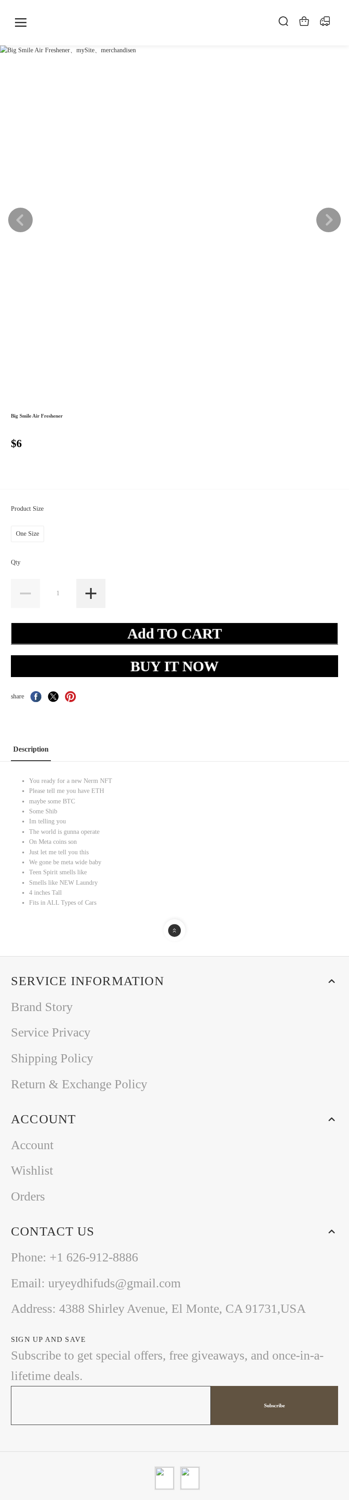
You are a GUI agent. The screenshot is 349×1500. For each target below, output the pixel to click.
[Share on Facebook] (35, 696)
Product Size (28, 508)
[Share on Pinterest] (70, 696)
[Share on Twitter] (53, 696)
